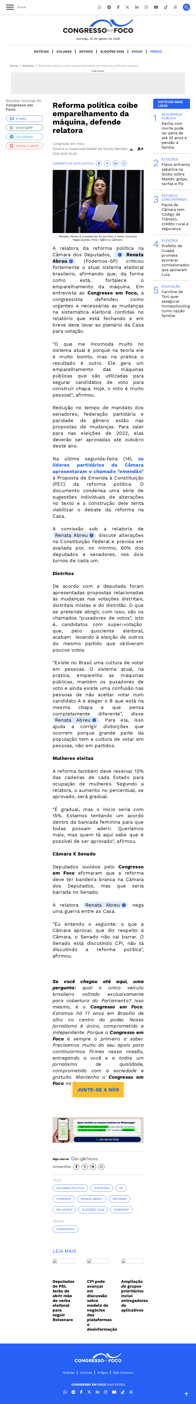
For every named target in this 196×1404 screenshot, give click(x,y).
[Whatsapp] (99, 7)
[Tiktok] (166, 7)
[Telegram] (109, 7)
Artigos (86, 51)
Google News (27, 146)
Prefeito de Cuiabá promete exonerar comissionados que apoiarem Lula (175, 260)
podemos (63, 1199)
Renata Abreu (71, 535)
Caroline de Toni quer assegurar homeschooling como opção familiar (176, 303)
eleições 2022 (93, 1209)
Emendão (121, 1209)
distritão (101, 1188)
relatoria (64, 1209)
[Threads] (175, 7)
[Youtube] (156, 7)
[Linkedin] (137, 7)
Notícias (41, 51)
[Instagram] (146, 7)
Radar (137, 51)
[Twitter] (127, 7)
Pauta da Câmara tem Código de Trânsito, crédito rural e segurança (175, 216)
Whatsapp (24, 128)
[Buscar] (186, 7)
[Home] (98, 26)
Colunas (63, 51)
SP (121, 1188)
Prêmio (156, 51)
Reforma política (70, 1188)
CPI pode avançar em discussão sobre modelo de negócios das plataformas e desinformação (102, 1305)
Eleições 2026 (112, 51)
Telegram (24, 137)
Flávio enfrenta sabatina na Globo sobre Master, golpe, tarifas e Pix (176, 174)
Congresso (65, 1229)
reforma (119, 1199)
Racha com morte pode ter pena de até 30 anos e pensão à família (174, 135)
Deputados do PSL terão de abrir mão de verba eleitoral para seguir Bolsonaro (63, 1300)
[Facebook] (118, 7)
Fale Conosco (123, 1372)
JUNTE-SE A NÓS (98, 1090)
